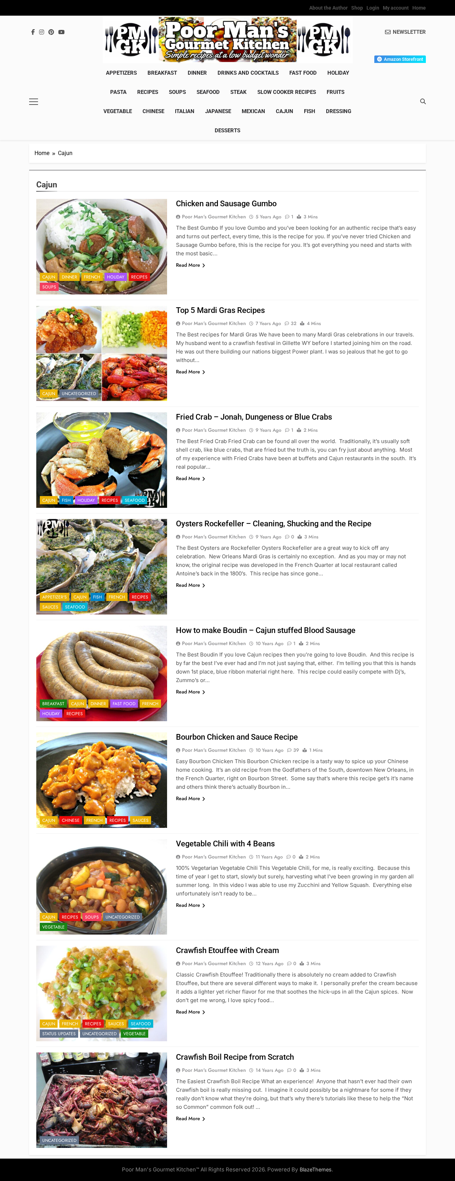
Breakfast (162, 73)
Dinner (197, 73)
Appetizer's (54, 597)
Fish (309, 111)
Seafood (208, 92)
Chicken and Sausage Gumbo (226, 203)
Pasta (118, 92)
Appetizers (121, 73)
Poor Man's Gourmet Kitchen (214, 216)
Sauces (50, 607)
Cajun (284, 111)
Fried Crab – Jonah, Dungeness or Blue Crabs (254, 417)
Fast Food (303, 73)
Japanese (218, 111)
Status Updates (59, 1034)
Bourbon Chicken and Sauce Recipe (237, 737)
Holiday (338, 73)
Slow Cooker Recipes (286, 92)
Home (419, 8)
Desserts (227, 130)
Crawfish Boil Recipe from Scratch (235, 1057)
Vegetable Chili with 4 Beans (225, 843)
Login (372, 8)
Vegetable (117, 111)
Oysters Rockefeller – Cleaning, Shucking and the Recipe (273, 523)
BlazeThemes (316, 1169)
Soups (177, 92)
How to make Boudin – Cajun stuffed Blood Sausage (265, 630)
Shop (357, 8)
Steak (238, 92)
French (92, 277)
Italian (184, 111)
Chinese (153, 111)
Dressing (338, 111)
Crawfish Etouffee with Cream (227, 950)
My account (396, 8)
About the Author (328, 8)
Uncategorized (79, 393)
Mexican (253, 111)
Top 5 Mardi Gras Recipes (220, 310)
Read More (188, 264)
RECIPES (147, 92)
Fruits (335, 92)
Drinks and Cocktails (248, 73)
